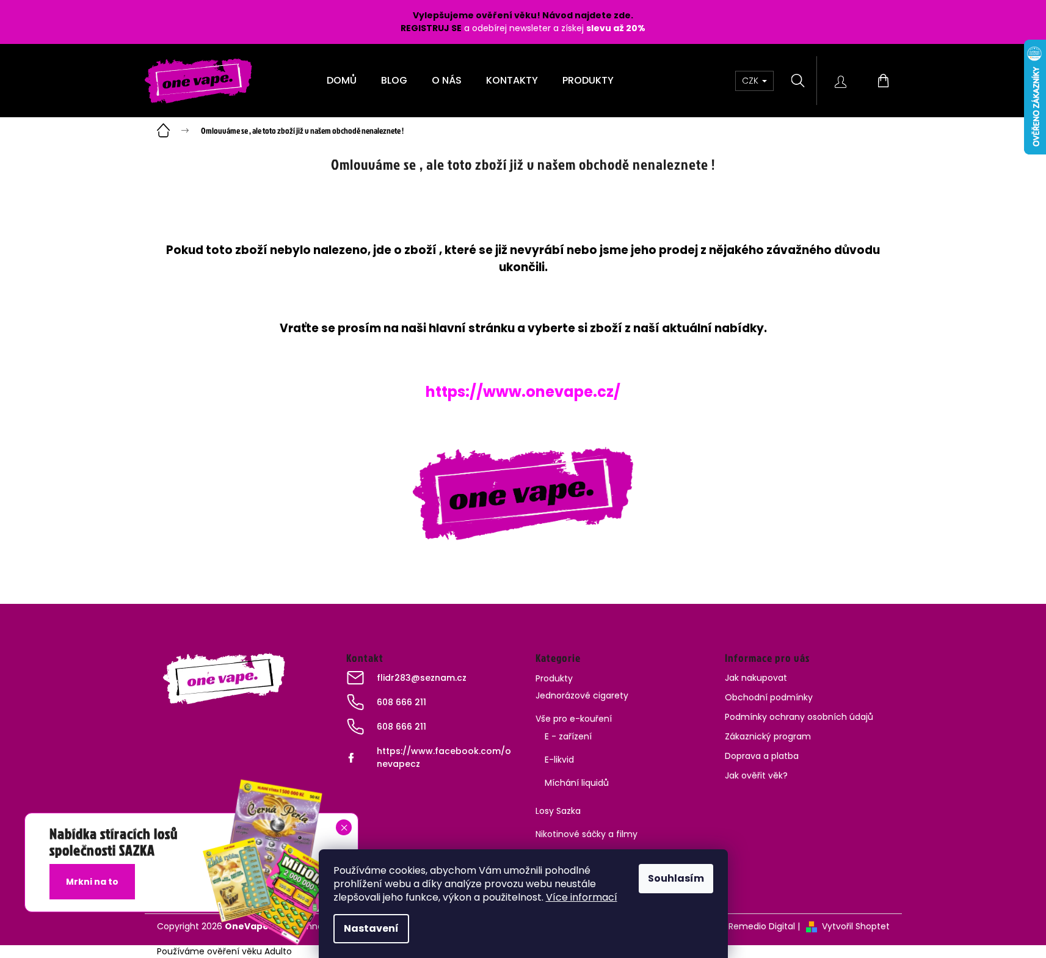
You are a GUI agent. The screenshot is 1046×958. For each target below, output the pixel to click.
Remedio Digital (761, 926)
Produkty (554, 678)
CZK (751, 80)
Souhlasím (676, 878)
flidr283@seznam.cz (422, 678)
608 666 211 (401, 702)
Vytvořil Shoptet (856, 926)
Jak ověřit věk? (756, 775)
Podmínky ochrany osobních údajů (799, 717)
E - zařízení (568, 736)
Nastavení (371, 928)
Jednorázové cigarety (582, 695)
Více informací (581, 897)
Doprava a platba (762, 756)
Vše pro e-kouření (574, 719)
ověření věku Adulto (249, 951)
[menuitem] (341, 80)
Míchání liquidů (577, 783)
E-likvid (559, 759)
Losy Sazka (558, 811)
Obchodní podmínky (769, 697)
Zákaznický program (768, 736)
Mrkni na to (92, 882)
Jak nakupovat (756, 678)
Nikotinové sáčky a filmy (586, 834)
